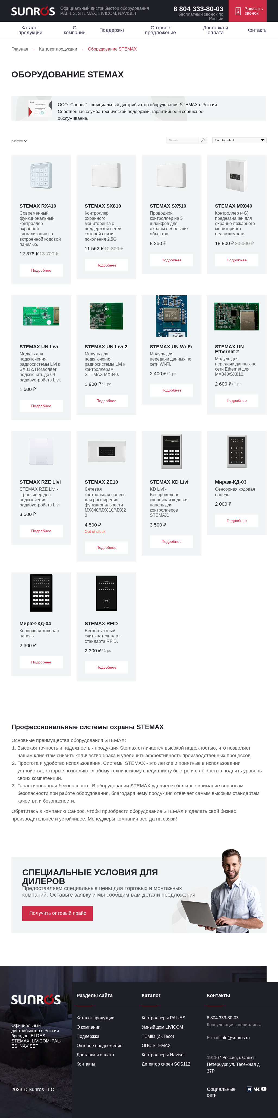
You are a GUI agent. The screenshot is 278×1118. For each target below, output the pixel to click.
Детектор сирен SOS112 (166, 1064)
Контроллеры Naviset (163, 1055)
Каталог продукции (58, 49)
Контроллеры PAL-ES (163, 1018)
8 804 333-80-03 (198, 8)
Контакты (86, 1064)
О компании (88, 1027)
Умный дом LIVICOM (162, 1027)
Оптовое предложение (99, 1045)
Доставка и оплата (95, 1055)
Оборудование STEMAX (112, 49)
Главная (19, 49)
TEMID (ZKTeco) (158, 1036)
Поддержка (88, 1036)
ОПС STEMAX (156, 1045)
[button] (248, 11)
